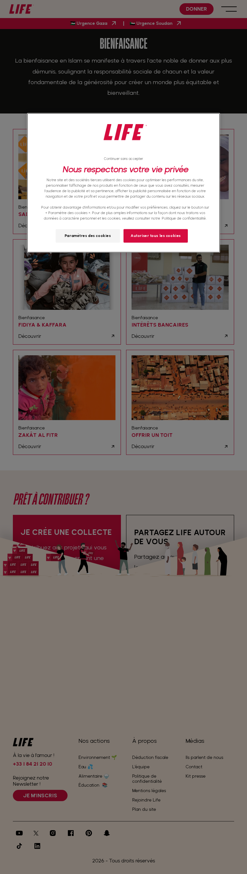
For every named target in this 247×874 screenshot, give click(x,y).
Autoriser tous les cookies (156, 235)
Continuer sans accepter (123, 158)
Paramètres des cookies (88, 235)
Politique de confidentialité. (184, 218)
